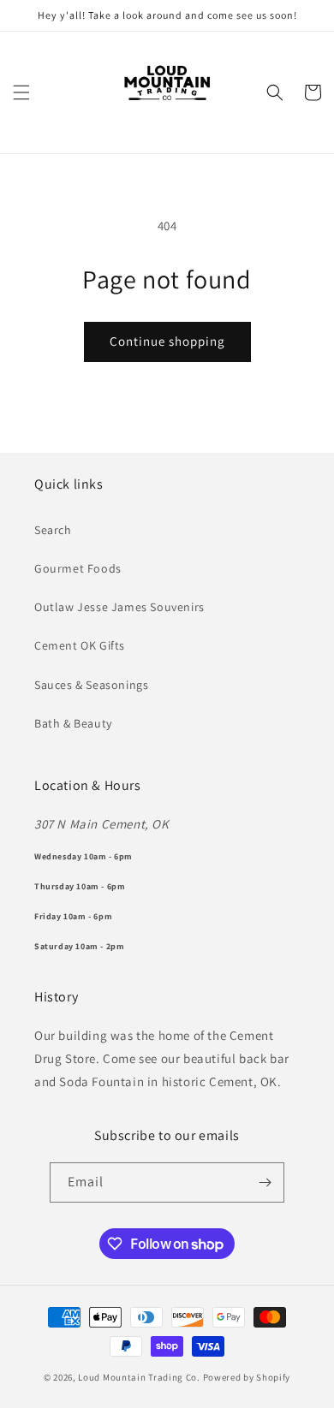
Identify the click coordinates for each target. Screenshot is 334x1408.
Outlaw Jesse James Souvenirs (119, 607)
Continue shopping (167, 341)
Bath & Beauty (73, 723)
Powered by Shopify (247, 1377)
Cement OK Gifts (79, 645)
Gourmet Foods (78, 568)
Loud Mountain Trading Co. (139, 1377)
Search (53, 530)
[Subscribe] (264, 1182)
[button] (21, 92)
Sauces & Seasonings (91, 684)
